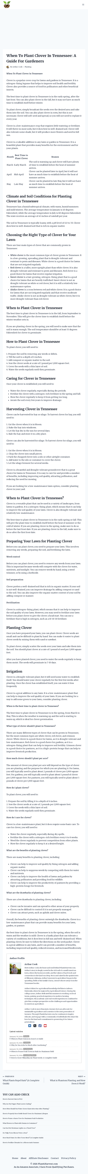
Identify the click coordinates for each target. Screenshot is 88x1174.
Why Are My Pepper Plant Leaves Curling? (17, 1104)
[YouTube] (45, 1026)
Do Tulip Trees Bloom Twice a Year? (15, 1133)
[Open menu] (83, 4)
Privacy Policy (68, 1158)
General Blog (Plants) (30, 1055)
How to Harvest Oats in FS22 (12, 1099)
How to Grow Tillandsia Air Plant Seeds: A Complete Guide (34, 1058)
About (23, 1158)
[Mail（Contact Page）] (30, 1026)
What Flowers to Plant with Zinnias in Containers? (20, 1123)
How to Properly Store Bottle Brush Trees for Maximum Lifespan (25, 1113)
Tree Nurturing (28, 1049)
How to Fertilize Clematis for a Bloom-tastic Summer (21, 1142)
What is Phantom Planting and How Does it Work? (67, 1080)
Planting (28, 67)
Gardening (27, 1042)
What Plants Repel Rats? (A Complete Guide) (21, 1080)
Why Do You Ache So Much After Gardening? (29, 1045)
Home (15, 1158)
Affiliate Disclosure (38, 1158)
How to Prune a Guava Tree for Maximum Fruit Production (23, 1118)
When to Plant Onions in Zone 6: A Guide (27, 1039)
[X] (35, 1026)
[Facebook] (40, 1026)
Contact (55, 1158)
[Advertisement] (44, 26)
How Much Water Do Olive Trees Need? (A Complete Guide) (23, 1138)
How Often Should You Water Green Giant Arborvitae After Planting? (26, 1109)
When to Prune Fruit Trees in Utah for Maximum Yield (32, 1051)
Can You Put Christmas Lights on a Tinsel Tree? (19, 1128)
